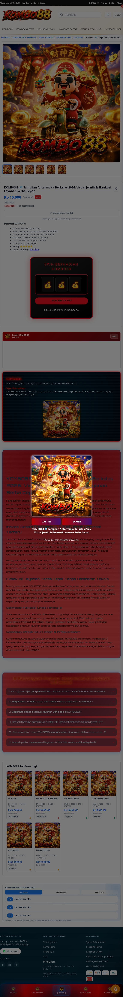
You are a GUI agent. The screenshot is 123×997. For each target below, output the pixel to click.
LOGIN (77, 521)
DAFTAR (46, 521)
